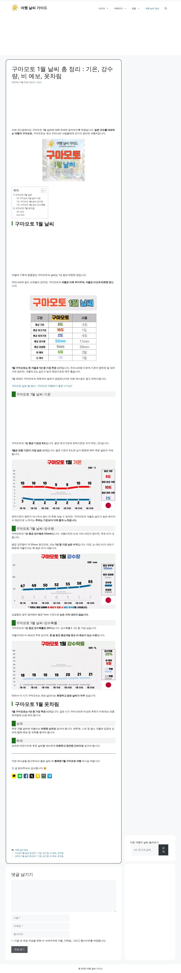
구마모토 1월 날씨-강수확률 (32, 205)
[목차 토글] (42, 190)
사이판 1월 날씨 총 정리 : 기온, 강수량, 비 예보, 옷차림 (39, 853)
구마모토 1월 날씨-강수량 (31, 201)
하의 (22, 215)
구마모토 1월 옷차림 (25, 208)
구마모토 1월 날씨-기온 (30, 198)
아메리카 (118, 8)
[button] (166, 8)
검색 (163, 850)
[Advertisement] (90, 35)
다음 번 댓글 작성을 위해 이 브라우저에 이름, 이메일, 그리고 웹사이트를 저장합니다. (60, 940)
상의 (22, 212)
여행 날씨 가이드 (34, 8)
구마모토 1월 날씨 (23, 194)
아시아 (102, 8)
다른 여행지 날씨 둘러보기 (144, 842)
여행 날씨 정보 (152, 8)
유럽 (134, 8)
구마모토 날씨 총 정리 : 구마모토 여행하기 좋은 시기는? (42, 386)
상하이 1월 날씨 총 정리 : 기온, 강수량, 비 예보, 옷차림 (39, 856)
